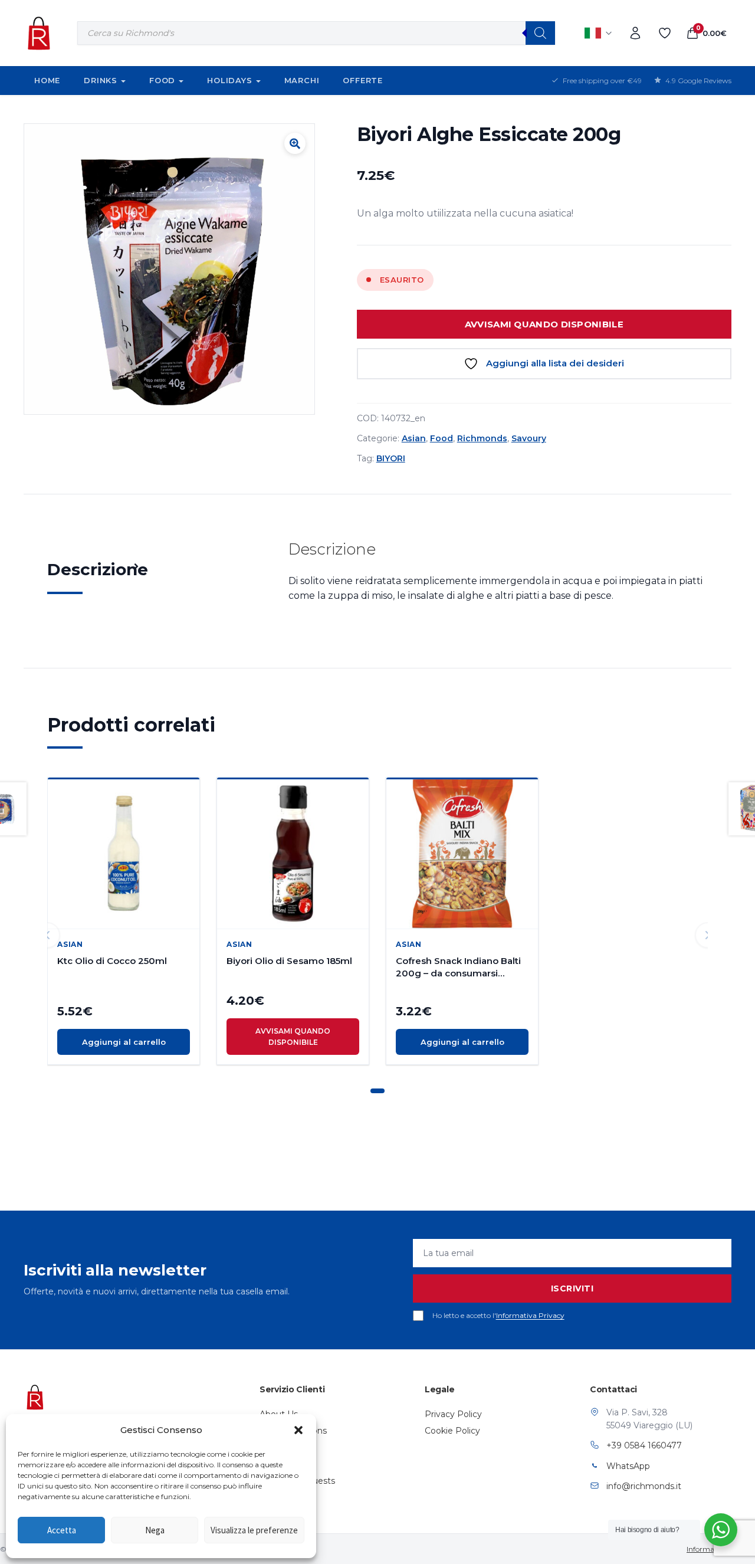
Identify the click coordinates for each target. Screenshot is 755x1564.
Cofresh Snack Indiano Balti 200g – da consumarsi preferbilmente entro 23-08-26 (461, 967)
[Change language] (599, 33)
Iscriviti (572, 1288)
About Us (279, 1414)
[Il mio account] (635, 33)
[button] (298, 1430)
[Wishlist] (665, 33)
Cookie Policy (452, 1430)
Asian (414, 438)
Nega (155, 1530)
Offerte (363, 80)
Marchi (302, 80)
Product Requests (297, 1481)
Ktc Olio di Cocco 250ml (112, 960)
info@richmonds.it (643, 1486)
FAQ (269, 1464)
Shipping (278, 1447)
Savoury (528, 438)
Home (47, 80)
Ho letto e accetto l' (498, 1315)
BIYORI (390, 458)
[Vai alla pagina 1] (377, 1090)
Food (162, 80)
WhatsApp (628, 1466)
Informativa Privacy (530, 1315)
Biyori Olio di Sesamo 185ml (289, 960)
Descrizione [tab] (97, 569)
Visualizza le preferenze (254, 1530)
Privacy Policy (453, 1414)
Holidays (229, 80)
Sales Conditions (293, 1430)
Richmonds (482, 438)
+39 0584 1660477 (644, 1445)
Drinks (100, 80)
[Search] (540, 33)
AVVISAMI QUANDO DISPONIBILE (544, 324)
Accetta (61, 1530)
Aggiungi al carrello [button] (124, 1042)
